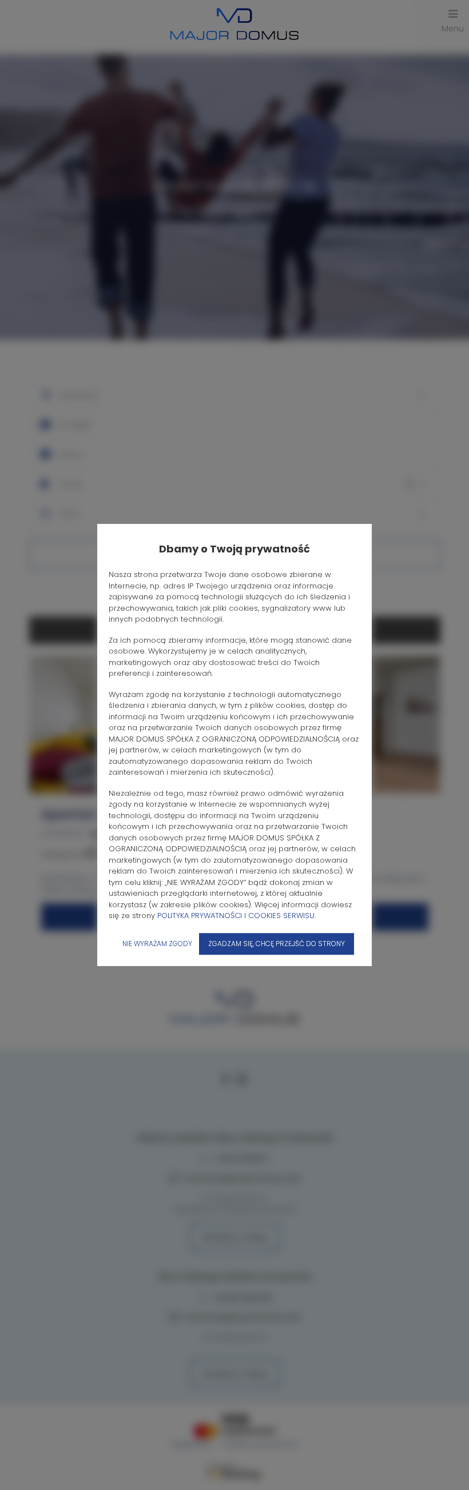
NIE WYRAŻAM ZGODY (157, 943)
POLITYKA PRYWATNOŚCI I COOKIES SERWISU (236, 915)
